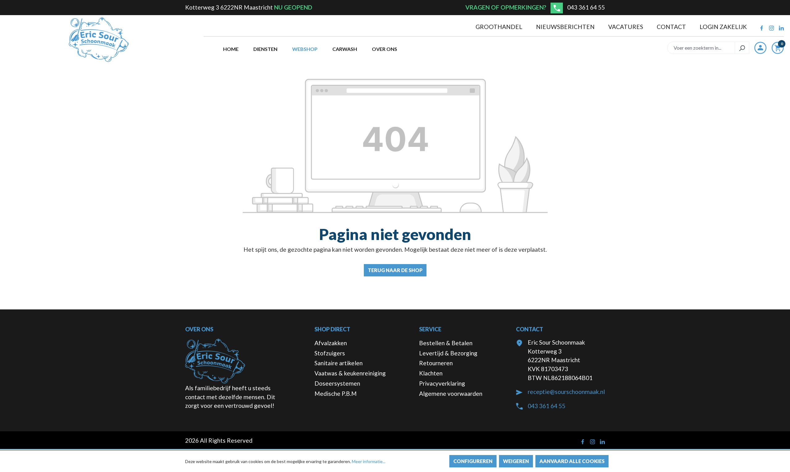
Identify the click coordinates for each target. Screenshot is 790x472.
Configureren (473, 461)
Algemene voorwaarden (450, 393)
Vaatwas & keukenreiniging (350, 373)
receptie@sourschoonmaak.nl (566, 391)
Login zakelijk (723, 26)
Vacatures (626, 26)
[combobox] (701, 48)
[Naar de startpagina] (99, 39)
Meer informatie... (368, 461)
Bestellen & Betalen (445, 342)
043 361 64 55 (586, 7)
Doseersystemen (337, 383)
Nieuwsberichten (566, 26)
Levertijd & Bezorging (448, 353)
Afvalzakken (330, 342)
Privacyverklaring (442, 383)
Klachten (431, 373)
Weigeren (516, 461)
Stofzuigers (329, 353)
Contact (672, 26)
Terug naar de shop (395, 270)
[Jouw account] (760, 48)
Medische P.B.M (335, 393)
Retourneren (436, 362)
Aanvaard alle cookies (572, 461)
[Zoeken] (742, 48)
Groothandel (500, 26)
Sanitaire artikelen (338, 362)
